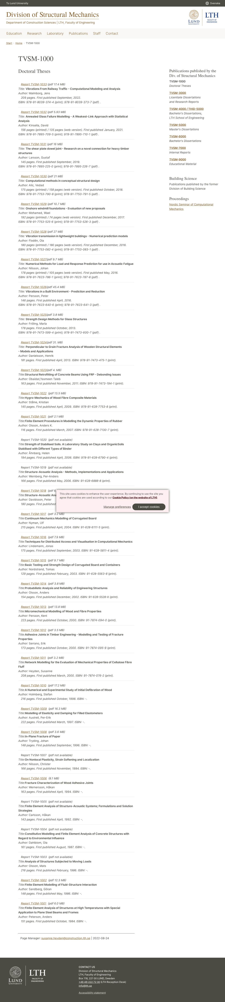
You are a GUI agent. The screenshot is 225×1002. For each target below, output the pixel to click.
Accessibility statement (92, 992)
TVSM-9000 (177, 159)
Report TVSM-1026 (34, 287)
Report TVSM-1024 (34, 342)
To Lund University (17, 3)
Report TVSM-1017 (33, 514)
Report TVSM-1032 (34, 112)
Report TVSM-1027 (33, 259)
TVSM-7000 (177, 148)
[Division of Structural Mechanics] (203, 17)
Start (9, 43)
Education (14, 33)
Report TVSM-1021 (33, 416)
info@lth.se (85, 985)
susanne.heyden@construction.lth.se (65, 938)
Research (34, 33)
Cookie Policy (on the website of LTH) (134, 497)
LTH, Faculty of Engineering (76, 22)
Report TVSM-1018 (33, 490)
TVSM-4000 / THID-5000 (186, 109)
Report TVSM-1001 (33, 903)
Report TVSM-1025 (33, 314)
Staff (96, 33)
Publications (78, 33)
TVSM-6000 (177, 136)
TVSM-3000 (177, 93)
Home (18, 43)
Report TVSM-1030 (34, 176)
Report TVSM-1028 (33, 231)
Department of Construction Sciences (31, 22)
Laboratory (55, 33)
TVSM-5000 (177, 125)
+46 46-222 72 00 (89, 982)
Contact (112, 33)
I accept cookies (149, 506)
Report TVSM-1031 (33, 144)
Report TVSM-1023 (34, 370)
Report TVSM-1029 (34, 204)
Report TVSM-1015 (33, 560)
